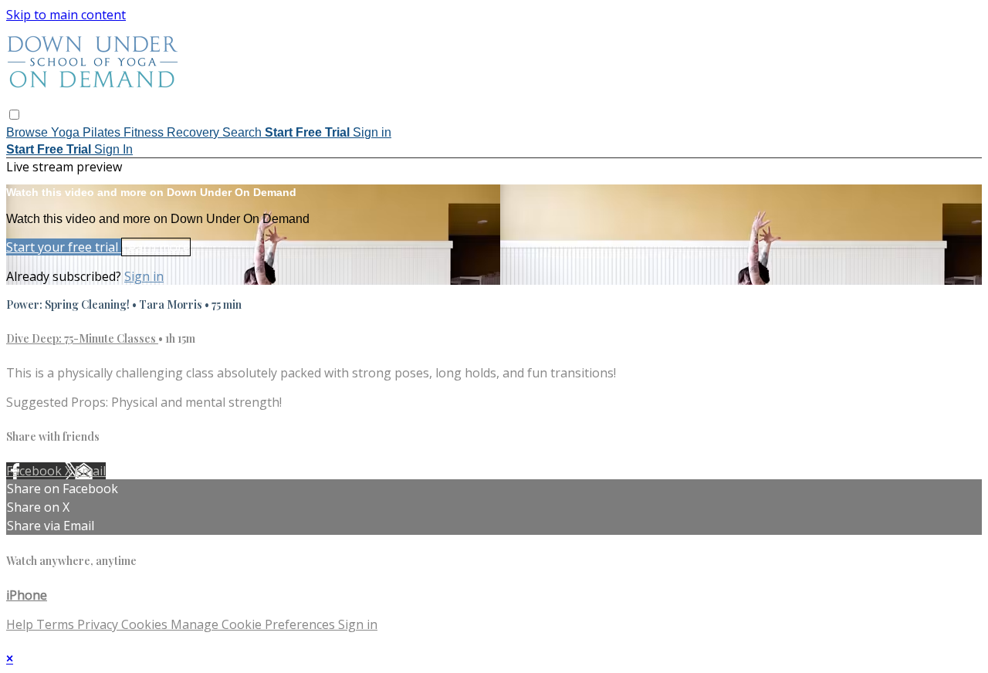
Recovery (194, 132)
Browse (28, 132)
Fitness (145, 132)
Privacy (99, 624)
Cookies (146, 624)
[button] (14, 115)
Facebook (35, 470)
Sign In (113, 149)
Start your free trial (63, 246)
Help (21, 624)
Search (243, 132)
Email (90, 470)
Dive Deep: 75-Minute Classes (82, 338)
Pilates (103, 132)
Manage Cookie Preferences (254, 624)
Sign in (372, 132)
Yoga (67, 132)
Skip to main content (66, 14)
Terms (56, 624)
